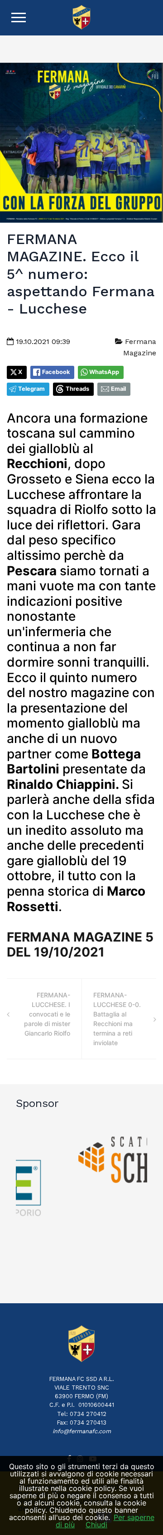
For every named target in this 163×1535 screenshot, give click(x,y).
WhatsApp (104, 372)
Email (118, 388)
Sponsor (37, 1103)
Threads (77, 388)
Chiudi (96, 1524)
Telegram (31, 388)
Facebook (56, 372)
